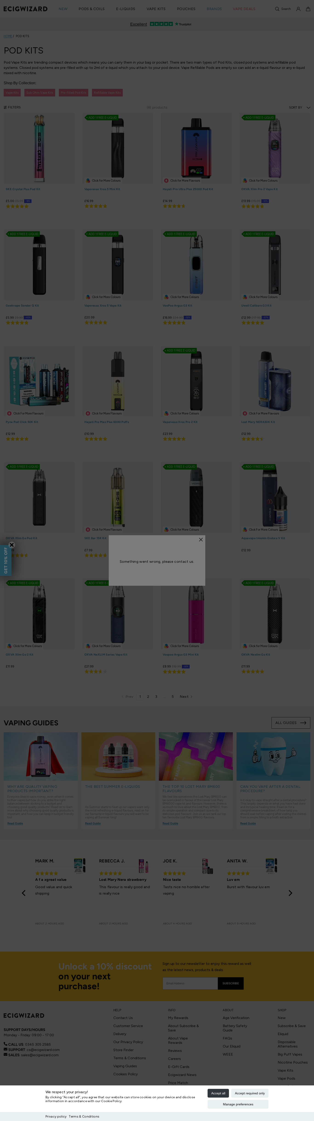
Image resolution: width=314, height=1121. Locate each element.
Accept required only (250, 1093)
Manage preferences (238, 1104)
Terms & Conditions (84, 1116)
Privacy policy (56, 1116)
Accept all (218, 1093)
